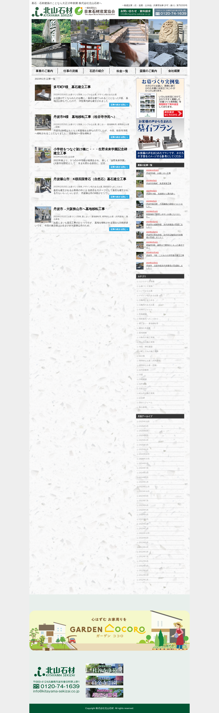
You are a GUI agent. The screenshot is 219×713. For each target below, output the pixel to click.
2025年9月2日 (151, 191)
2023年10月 (144, 491)
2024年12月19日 (152, 252)
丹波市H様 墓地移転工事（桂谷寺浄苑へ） (85, 116)
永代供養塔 (144, 370)
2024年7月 (143, 468)
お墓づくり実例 (75, 94)
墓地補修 (143, 333)
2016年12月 (144, 533)
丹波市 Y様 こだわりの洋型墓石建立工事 (165, 255)
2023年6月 (143, 505)
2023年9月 (143, 496)
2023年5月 (143, 510)
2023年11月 (144, 487)
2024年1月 (143, 482)
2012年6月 (143, 561)
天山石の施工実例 (146, 342)
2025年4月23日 (152, 221)
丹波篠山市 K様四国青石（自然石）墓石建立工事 (90, 179)
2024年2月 (143, 477)
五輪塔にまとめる (146, 300)
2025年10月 (144, 421)
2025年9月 (143, 426)
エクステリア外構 (146, 281)
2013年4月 (143, 547)
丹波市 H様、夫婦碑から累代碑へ (160, 194)
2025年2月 (143, 449)
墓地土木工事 (145, 328)
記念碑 (71, 157)
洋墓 (141, 375)
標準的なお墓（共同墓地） (113, 216)
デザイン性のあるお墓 (107, 94)
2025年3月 (143, 445)
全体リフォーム (145, 309)
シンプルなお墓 (90, 94)
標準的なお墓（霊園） (148, 365)
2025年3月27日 (152, 232)
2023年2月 (143, 524)
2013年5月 (143, 542)
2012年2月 (143, 575)
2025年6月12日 (152, 211)
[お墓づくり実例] (160, 117)
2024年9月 (143, 463)
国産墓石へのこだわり (112, 187)
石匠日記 (143, 388)
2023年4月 (143, 514)
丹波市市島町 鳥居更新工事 (158, 183)
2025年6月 (143, 435)
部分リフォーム (145, 402)
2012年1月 (143, 580)
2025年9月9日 (151, 180)
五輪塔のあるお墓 (146, 305)
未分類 (142, 356)
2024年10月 (144, 459)
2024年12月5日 (152, 263)
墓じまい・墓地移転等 (107, 124)
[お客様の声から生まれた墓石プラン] (160, 157)
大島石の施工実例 (146, 337)
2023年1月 (143, 528)
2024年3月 (143, 473)
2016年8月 (143, 538)
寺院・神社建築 (145, 347)
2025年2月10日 (152, 242)
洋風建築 (143, 379)
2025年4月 (143, 440)
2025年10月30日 (152, 170)
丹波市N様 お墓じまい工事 (158, 173)
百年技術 (143, 384)
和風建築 (143, 314)
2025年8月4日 (151, 201)
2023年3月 (143, 519)
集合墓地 (143, 407)
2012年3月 (143, 570)
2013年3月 (143, 552)
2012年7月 (143, 556)
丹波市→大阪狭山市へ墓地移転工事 (79, 209)
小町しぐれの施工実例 (148, 351)
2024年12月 (144, 454)
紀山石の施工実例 (146, 393)
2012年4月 (143, 566)
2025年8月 (143, 431)
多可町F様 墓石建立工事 (72, 87)
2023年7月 (143, 501)
